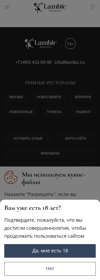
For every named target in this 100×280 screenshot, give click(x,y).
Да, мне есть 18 (50, 250)
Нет (50, 268)
